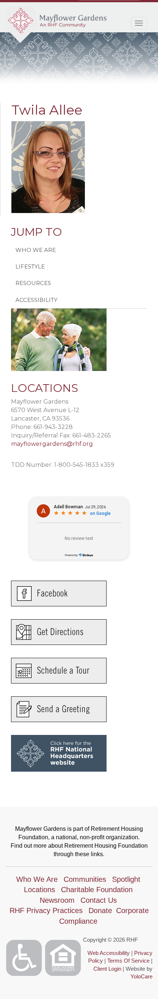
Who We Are (35, 249)
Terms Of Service (128, 960)
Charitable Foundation (97, 890)
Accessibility (36, 299)
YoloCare (141, 976)
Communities (85, 879)
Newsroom (57, 900)
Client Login (107, 969)
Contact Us (98, 900)
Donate (100, 910)
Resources (33, 282)
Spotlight (126, 879)
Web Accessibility (108, 953)
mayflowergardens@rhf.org (52, 443)
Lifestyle (30, 266)
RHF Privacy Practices (46, 910)
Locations (39, 890)
